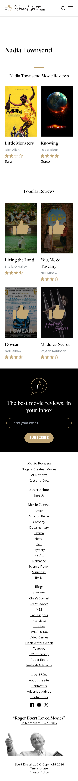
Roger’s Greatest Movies (39, 469)
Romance (39, 561)
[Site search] (63, 8)
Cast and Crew (39, 480)
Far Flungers (39, 615)
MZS (39, 609)
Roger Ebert (39, 660)
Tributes (39, 626)
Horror (39, 539)
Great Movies (39, 604)
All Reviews (39, 475)
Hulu (39, 544)
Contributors (39, 697)
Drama (39, 533)
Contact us (39, 686)
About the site (39, 680)
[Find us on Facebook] (32, 705)
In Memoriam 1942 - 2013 (39, 723)
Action (39, 511)
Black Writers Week (39, 643)
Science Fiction (39, 566)
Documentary (39, 527)
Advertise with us (39, 691)
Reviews (39, 593)
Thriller (39, 578)
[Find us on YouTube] (39, 705)
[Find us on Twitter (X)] (46, 705)
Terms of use (39, 768)
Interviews (39, 621)
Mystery (39, 550)
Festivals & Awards (39, 665)
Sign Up (39, 496)
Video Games (39, 637)
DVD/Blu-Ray (39, 632)
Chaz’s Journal (39, 598)
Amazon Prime (39, 516)
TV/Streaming (39, 654)
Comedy (39, 522)
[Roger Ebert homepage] (25, 8)
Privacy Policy (39, 772)
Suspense (39, 572)
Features (39, 648)
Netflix (39, 555)
